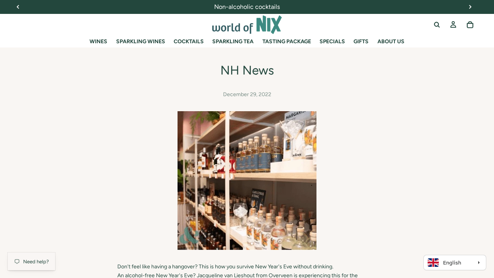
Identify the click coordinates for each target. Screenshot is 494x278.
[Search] (436, 24)
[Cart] (470, 24)
